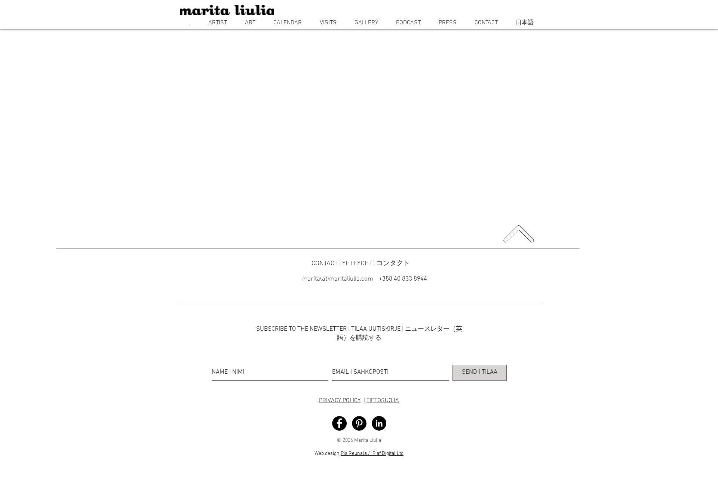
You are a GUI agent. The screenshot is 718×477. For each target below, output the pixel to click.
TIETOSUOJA (382, 400)
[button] (217, 22)
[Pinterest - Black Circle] (359, 423)
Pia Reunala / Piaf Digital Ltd (372, 453)
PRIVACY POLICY (339, 400)
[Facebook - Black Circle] (339, 423)
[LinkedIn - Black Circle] (379, 423)
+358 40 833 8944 (402, 279)
